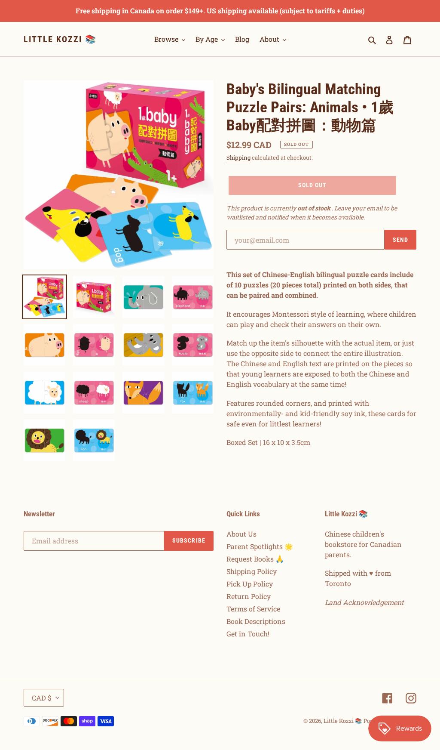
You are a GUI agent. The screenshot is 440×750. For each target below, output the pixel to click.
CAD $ (42, 697)
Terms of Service (253, 608)
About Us (241, 533)
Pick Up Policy (249, 583)
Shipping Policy (251, 571)
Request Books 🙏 (255, 558)
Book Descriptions (255, 621)
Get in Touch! (247, 633)
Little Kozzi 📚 (60, 39)
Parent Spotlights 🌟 (259, 546)
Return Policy (248, 596)
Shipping (238, 157)
